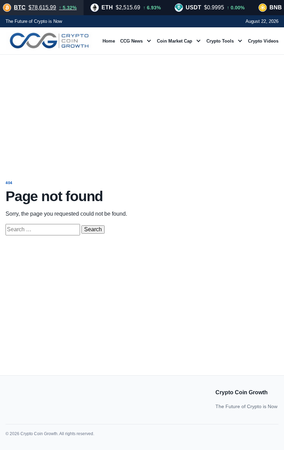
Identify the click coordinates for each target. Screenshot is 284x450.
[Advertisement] (142, 110)
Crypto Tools (220, 41)
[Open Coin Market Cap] (198, 41)
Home (109, 41)
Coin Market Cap (174, 41)
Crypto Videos (263, 41)
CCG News (131, 41)
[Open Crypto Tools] (240, 41)
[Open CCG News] (149, 41)
